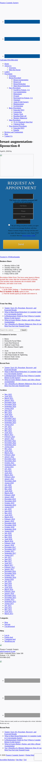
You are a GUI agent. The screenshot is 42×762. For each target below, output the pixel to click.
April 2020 (8, 491)
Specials (7, 624)
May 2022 (8, 449)
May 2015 (8, 610)
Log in (6, 635)
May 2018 (8, 537)
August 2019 (9, 507)
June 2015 (8, 608)
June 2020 (8, 487)
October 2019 (9, 503)
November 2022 (10, 443)
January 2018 (9, 545)
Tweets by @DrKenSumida (10, 257)
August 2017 (9, 555)
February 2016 (9, 591)
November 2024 (10, 404)
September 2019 (10, 505)
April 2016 (8, 587)
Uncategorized (9, 626)
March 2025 (8, 398)
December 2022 (10, 441)
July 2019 (7, 509)
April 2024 (8, 414)
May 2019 (8, 513)
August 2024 (9, 408)
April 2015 (8, 612)
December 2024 (10, 402)
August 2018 (9, 531)
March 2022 (8, 453)
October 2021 (9, 463)
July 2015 (7, 605)
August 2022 (9, 447)
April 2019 (8, 515)
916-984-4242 (9, 60)
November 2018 (10, 525)
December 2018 (10, 523)
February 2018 (9, 543)
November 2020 (10, 481)
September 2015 (10, 601)
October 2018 (9, 527)
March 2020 (8, 493)
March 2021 (8, 475)
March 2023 (8, 435)
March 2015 (8, 614)
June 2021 (8, 471)
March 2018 (8, 541)
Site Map (19, 760)
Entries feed (8, 637)
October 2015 (9, 599)
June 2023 (8, 429)
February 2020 (9, 495)
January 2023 (9, 439)
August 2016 (9, 579)
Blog (6, 622)
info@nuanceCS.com (7, 651)
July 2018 (7, 533)
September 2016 (10, 577)
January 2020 (9, 497)
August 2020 (9, 483)
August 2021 (9, 467)
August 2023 (9, 425)
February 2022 (9, 455)
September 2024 (10, 406)
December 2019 (10, 499)
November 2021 (10, 461)
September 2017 (10, 553)
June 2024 (8, 410)
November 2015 (10, 597)
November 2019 (10, 501)
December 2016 (10, 571)
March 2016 (8, 589)
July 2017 (7, 557)
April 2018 (8, 539)
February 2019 (9, 519)
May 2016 (8, 585)
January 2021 (9, 479)
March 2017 (8, 565)
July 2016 (7, 581)
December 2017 (10, 547)
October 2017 (9, 551)
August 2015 (9, 603)
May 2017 (8, 561)
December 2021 (10, 459)
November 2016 (10, 573)
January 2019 (9, 521)
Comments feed (10, 639)
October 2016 (9, 575)
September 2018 (10, 529)
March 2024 (8, 416)
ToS (25, 760)
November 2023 (10, 420)
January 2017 (9, 569)
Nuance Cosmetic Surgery (9, 3)
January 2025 (9, 400)
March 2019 (8, 517)
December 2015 (10, 595)
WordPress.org (9, 641)
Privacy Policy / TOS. (28, 235)
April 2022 (8, 451)
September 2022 (10, 445)
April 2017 (8, 563)
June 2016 (8, 583)
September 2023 (10, 423)
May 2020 (8, 489)
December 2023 (10, 418)
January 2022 (9, 457)
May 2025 (8, 394)
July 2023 (7, 427)
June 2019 (8, 511)
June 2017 (8, 559)
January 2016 (9, 593)
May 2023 (8, 431)
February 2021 (9, 477)
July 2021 (7, 469)
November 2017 (10, 549)
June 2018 (8, 535)
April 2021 (8, 473)
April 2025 (8, 396)
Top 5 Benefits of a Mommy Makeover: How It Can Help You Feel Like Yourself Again (22, 325)
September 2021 (10, 465)
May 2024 (8, 412)
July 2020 (7, 485)
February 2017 (9, 567)
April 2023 (8, 433)
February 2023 (9, 437)
